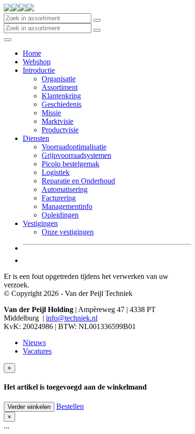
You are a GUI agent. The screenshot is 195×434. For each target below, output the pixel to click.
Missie (51, 113)
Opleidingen (60, 215)
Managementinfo (67, 206)
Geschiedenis (61, 104)
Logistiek (56, 172)
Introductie (39, 70)
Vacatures (37, 351)
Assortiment (60, 87)
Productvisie (60, 130)
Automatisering (65, 189)
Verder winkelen (29, 406)
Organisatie (59, 79)
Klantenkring (61, 96)
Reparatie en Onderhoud (78, 181)
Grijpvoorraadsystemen (76, 155)
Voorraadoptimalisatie (74, 147)
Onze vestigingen (68, 232)
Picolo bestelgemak (70, 164)
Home (32, 53)
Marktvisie (57, 121)
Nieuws (34, 343)
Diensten (36, 138)
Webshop (37, 62)
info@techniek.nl (72, 318)
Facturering (59, 198)
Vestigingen (40, 223)
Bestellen (70, 406)
